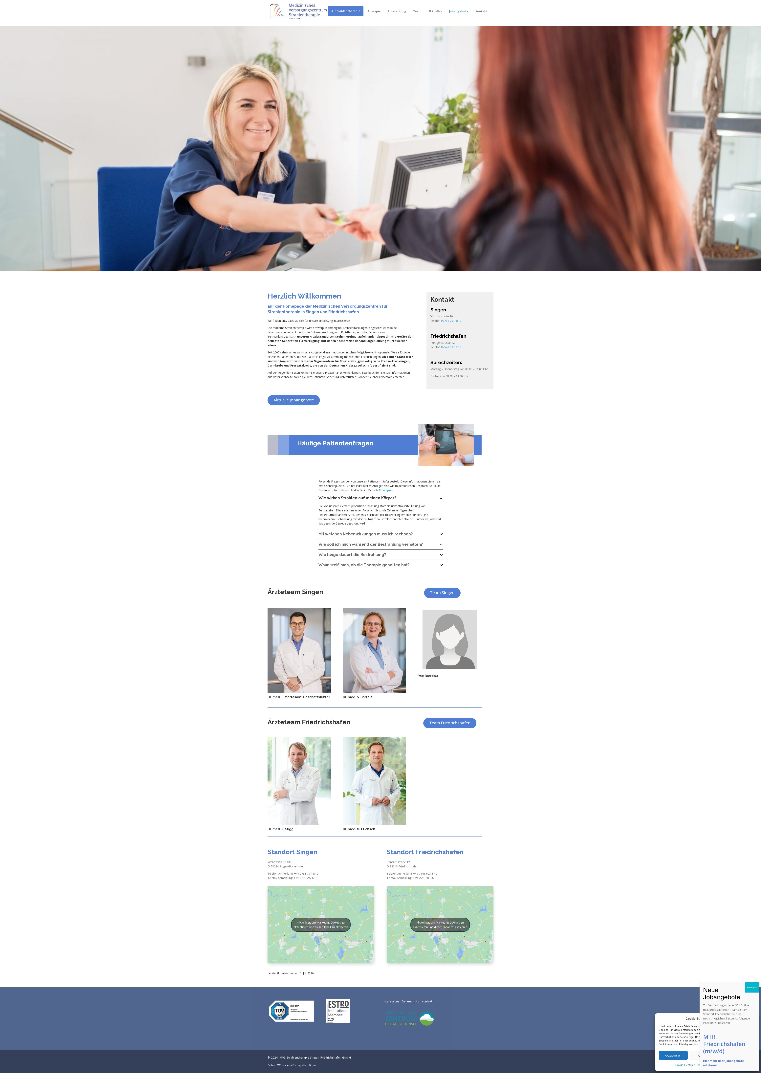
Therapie (374, 11)
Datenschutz (410, 1001)
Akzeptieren (673, 1055)
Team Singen (442, 592)
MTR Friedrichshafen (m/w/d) (724, 1044)
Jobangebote (459, 11)
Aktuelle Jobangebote (293, 400)
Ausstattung (396, 11)
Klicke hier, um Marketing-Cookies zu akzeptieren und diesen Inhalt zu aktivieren (321, 925)
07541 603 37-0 (451, 347)
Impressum (391, 1001)
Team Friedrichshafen (449, 723)
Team (417, 11)
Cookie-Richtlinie (685, 1065)
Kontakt (481, 11)
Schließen (752, 987)
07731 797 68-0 (451, 321)
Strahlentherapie (347, 11)
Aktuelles (435, 11)
